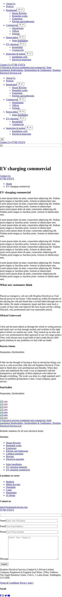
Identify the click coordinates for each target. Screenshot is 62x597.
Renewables (12, 37)
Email (3, 526)
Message (4, 558)
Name (3, 520)
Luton (9, 490)
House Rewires (19, 13)
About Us (10, 3)
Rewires (10, 456)
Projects (10, 6)
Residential (11, 10)
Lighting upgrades (14, 453)
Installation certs (19, 57)
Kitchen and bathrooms (23, 21)
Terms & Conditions (9, 583)
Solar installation (14, 464)
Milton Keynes (13, 484)
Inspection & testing (15, 54)
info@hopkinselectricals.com (14, 507)
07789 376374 (18, 64)
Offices (15, 31)
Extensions (17, 18)
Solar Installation (20, 40)
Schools (16, 33)
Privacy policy (27, 583)
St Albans (10, 495)
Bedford (10, 481)
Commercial (12, 25)
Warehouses (17, 28)
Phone (3, 532)
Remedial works (20, 16)
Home (9, 183)
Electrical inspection (21, 59)
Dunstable (11, 487)
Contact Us (5, 64)
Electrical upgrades (15, 459)
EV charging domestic (16, 467)
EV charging (12, 44)
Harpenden (11, 492)
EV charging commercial (18, 469)
